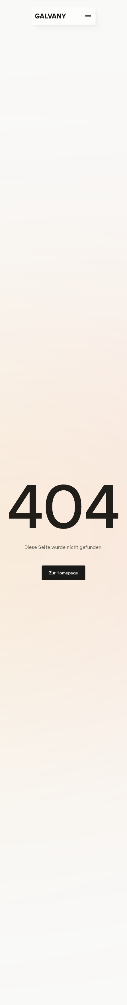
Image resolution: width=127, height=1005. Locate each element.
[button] (81, 16)
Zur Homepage (63, 573)
